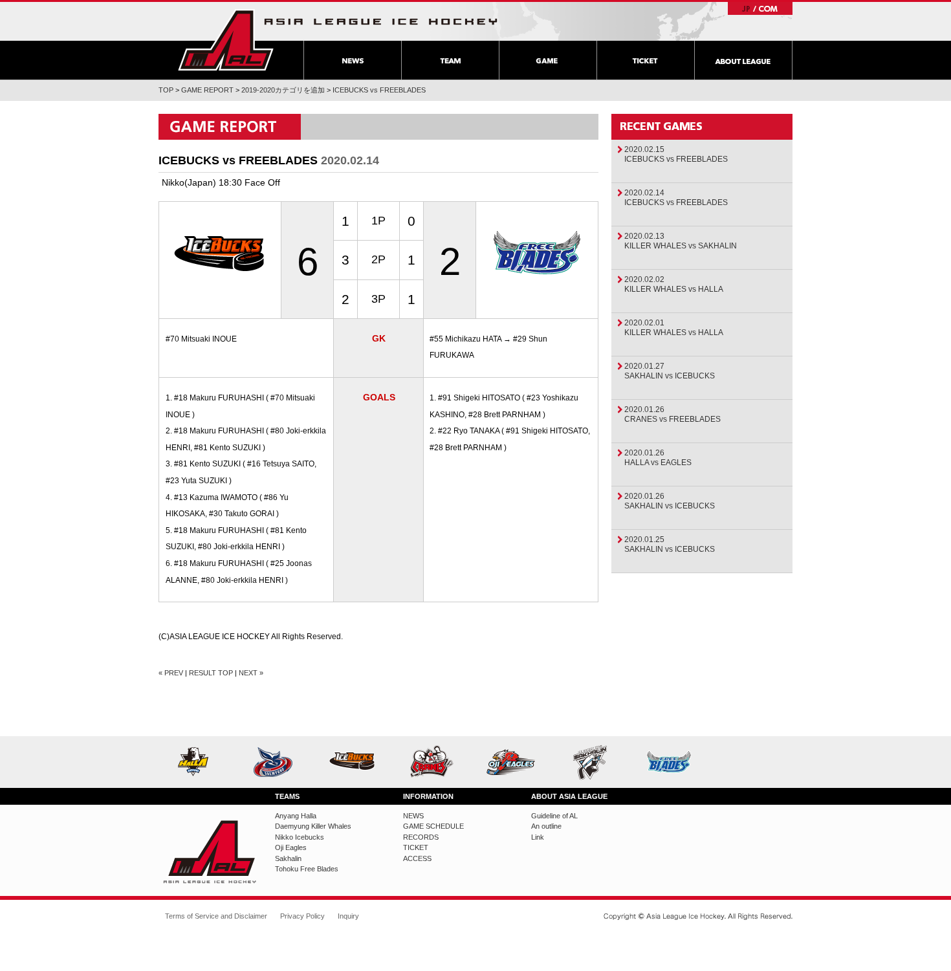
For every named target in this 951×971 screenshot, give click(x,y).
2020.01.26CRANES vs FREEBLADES (672, 414)
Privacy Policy (302, 916)
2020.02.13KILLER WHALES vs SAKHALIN (680, 241)
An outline (546, 826)
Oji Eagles (515, 762)
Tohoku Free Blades (674, 762)
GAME (547, 60)
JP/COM (760, 8)
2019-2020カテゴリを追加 (283, 90)
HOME (226, 39)
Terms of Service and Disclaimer (216, 916)
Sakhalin (595, 762)
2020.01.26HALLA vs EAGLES (658, 457)
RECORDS (421, 837)
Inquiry (348, 916)
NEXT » (251, 673)
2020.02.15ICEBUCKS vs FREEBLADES (676, 154)
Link (537, 837)
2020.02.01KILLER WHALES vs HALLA (673, 327)
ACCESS (417, 858)
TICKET (645, 60)
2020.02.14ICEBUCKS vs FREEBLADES (676, 197)
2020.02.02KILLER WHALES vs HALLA (673, 284)
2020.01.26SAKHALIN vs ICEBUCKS (669, 501)
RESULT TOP (211, 673)
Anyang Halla (198, 762)
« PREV (170, 673)
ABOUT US (743, 60)
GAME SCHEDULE (433, 826)
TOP (165, 90)
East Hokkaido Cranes (436, 762)
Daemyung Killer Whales (278, 762)
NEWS (352, 60)
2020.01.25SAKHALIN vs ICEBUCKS (669, 544)
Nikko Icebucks (357, 762)
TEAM (450, 60)
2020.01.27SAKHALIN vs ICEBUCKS (669, 371)
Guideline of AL (554, 816)
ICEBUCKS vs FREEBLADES (379, 90)
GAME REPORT (207, 90)
